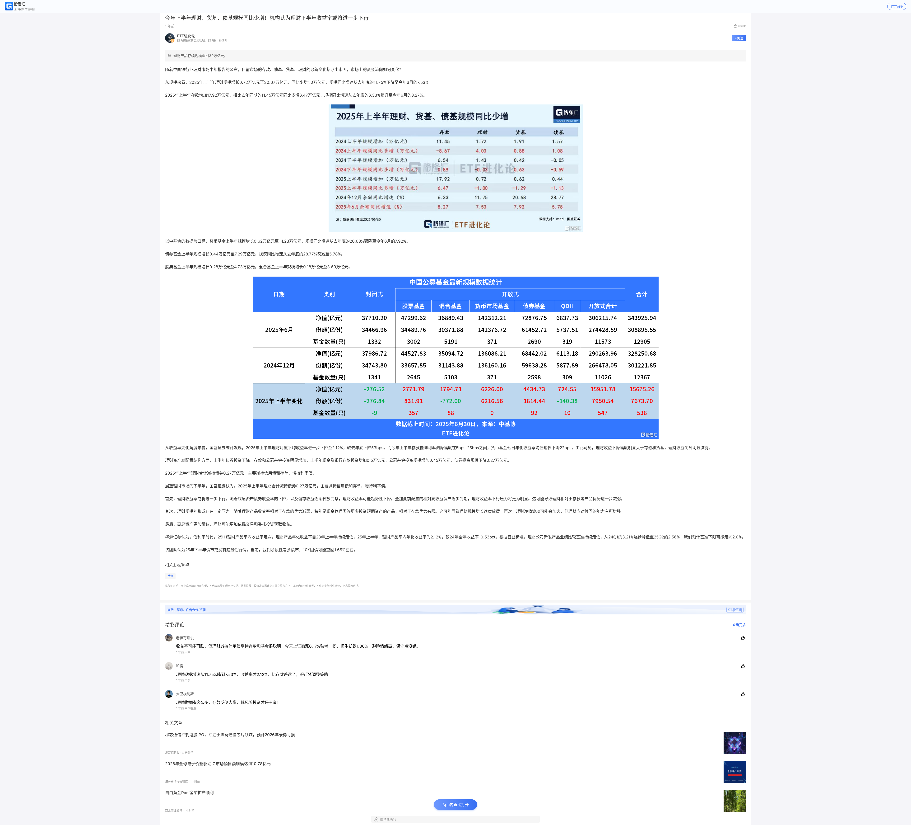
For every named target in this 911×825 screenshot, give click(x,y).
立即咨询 (735, 610)
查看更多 (739, 625)
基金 (170, 576)
